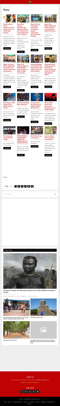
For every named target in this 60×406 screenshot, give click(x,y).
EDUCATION (31, 401)
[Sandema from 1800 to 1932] (16, 330)
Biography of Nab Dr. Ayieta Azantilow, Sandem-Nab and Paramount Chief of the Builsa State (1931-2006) (43, 341)
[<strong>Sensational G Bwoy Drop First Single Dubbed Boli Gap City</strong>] (37, 97)
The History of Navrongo (36, 317)
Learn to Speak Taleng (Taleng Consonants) (49, 137)
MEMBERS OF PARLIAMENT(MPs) (48, 401)
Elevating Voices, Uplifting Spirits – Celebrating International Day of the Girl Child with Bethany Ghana (50, 69)
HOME (5, 401)
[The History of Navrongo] (43, 307)
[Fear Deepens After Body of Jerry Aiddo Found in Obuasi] (9, 97)
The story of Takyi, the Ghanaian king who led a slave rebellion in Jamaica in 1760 (29, 291)
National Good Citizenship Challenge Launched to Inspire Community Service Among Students (35, 30)
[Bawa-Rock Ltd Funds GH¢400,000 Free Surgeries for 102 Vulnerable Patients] (9, 18)
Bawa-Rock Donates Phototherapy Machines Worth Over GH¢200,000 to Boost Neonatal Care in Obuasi (22, 29)
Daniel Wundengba (22, 106)
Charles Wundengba (9, 34)
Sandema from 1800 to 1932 (10, 340)
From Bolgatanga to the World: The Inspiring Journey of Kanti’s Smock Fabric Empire (36, 67)
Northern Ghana (8, 109)
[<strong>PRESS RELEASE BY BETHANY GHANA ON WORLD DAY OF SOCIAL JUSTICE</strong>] (23, 130)
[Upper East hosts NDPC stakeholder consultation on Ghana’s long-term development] (9, 59)
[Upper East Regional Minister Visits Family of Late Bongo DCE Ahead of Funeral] (50, 18)
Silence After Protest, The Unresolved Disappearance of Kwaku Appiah (50, 106)
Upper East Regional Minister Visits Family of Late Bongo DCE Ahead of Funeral (50, 27)
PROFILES (38, 401)
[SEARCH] (55, 194)
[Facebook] (21, 391)
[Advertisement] (14, 222)
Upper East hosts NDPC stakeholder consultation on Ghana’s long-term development (9, 67)
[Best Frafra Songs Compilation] (37, 130)
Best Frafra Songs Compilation (36, 136)
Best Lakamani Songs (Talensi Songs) (8, 137)
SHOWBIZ (29, 403)
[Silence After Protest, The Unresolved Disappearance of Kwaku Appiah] (50, 97)
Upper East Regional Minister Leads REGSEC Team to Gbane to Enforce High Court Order (23, 68)
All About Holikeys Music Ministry (23, 103)
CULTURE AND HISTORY (17, 401)
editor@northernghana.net (33, 382)
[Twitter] (25, 391)
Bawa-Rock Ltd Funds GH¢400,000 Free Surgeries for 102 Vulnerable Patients (8, 28)
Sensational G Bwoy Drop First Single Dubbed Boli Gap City (36, 105)
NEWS (9, 401)
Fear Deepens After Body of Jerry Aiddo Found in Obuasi (9, 105)
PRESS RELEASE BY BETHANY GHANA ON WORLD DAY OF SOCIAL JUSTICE (22, 139)
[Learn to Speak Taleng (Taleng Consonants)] (50, 130)
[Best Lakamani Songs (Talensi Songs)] (9, 130)
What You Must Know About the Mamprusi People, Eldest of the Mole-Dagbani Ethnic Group (16, 318)
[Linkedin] (33, 391)
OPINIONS (26, 401)
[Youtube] (37, 391)
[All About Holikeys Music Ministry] (23, 97)
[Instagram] (29, 391)
